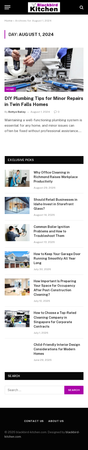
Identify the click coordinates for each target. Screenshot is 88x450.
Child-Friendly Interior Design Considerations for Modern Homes (57, 349)
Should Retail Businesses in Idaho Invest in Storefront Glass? (55, 204)
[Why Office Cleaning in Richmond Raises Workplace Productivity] (17, 178)
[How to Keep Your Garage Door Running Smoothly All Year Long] (17, 259)
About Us (56, 421)
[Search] (81, 7)
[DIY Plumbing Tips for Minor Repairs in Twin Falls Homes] (44, 70)
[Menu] (7, 7)
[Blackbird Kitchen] (44, 7)
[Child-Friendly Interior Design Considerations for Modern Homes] (17, 350)
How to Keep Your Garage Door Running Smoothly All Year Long (57, 258)
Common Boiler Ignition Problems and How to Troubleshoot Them (52, 231)
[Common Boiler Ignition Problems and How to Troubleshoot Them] (17, 232)
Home (8, 20)
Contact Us (34, 421)
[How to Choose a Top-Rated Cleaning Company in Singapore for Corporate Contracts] (17, 318)
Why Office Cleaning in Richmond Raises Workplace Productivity (56, 177)
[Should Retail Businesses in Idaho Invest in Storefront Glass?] (17, 205)
